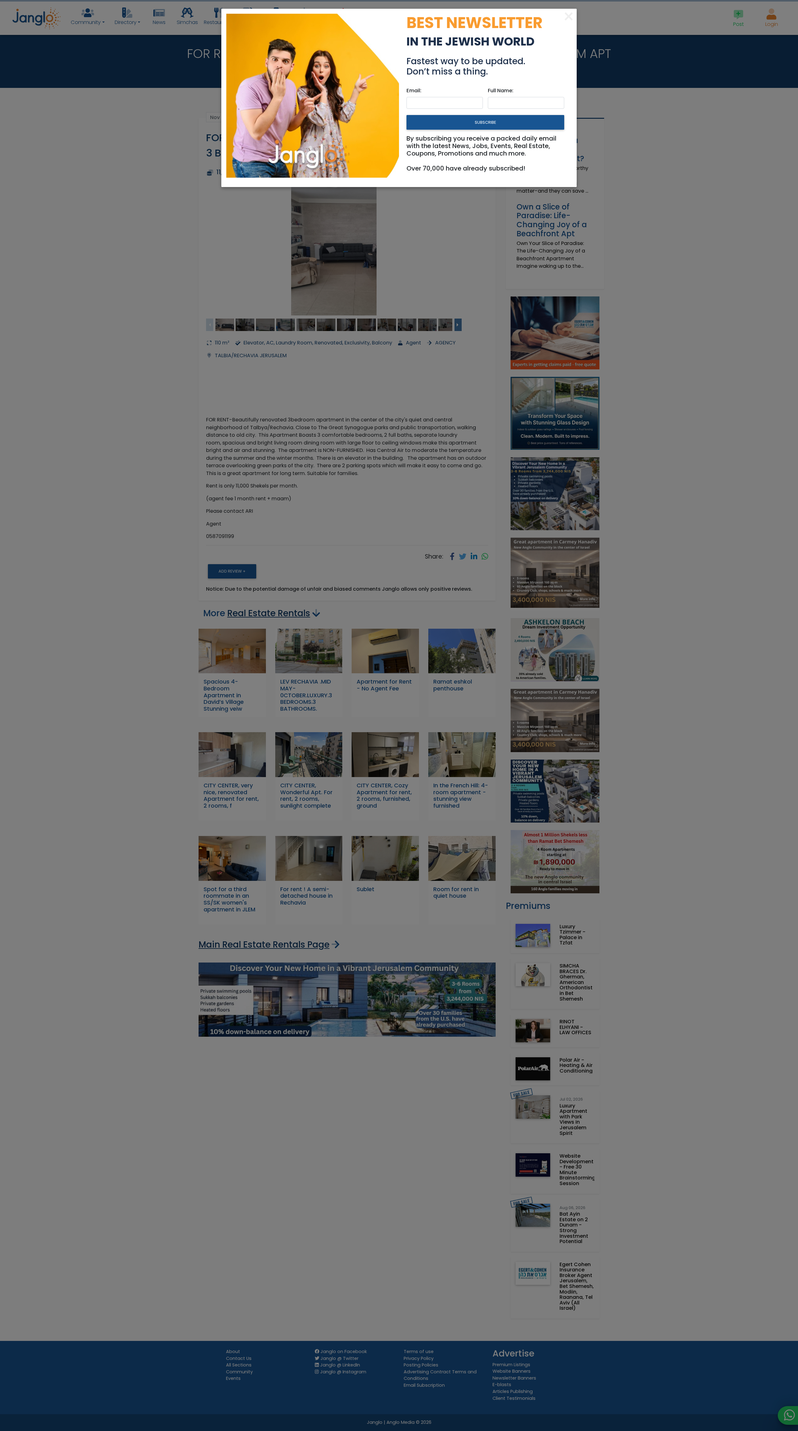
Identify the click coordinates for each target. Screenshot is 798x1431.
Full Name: (500, 90)
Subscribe (485, 122)
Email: (413, 90)
